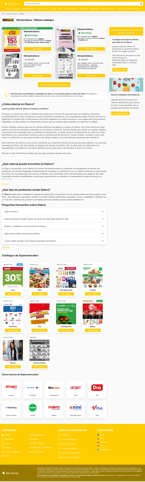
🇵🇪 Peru (100, 446)
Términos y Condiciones (71, 453)
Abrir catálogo (38, 49)
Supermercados (28, 9)
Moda (59, 9)
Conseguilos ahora (120, 113)
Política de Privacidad (70, 457)
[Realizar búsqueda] (141, 4)
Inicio (8, 9)
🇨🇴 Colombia (102, 442)
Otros (7, 456)
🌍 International (103, 449)
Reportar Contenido (69, 444)
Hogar (53, 9)
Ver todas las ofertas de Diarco (54, 84)
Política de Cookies (69, 448)
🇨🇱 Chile (100, 438)
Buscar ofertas (120, 70)
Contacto (65, 435)
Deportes (84, 9)
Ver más (4, 184)
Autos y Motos (38, 452)
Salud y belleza (71, 9)
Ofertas (16, 9)
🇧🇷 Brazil (100, 435)
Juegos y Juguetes (124, 9)
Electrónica (42, 9)
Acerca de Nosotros (69, 439)
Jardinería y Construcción (102, 9)
